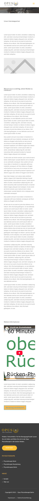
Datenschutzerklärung (24, 498)
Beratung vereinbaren (15, 407)
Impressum (11, 498)
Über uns (6, 482)
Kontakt (9, 448)
